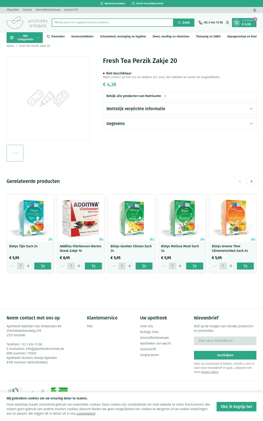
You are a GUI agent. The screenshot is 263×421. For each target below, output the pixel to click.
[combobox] (112, 23)
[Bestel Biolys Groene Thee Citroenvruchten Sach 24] (245, 266)
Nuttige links (149, 332)
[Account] (227, 23)
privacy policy (209, 372)
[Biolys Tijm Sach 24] (30, 218)
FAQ (89, 326)
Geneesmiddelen (82, 36)
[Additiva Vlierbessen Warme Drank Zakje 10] (80, 218)
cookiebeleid (85, 413)
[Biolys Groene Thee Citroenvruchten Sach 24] (232, 218)
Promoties (58, 36)
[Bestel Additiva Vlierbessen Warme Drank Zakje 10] (93, 266)
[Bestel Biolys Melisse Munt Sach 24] (194, 266)
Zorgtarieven (149, 355)
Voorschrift (71, 10)
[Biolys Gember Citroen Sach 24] (131, 218)
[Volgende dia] (251, 181)
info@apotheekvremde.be (45, 349)
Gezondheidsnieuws (48, 10)
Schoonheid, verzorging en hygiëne (123, 36)
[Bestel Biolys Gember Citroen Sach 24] (144, 266)
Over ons (146, 326)
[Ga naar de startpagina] (27, 22)
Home (10, 46)
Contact (27, 10)
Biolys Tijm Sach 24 (23, 246)
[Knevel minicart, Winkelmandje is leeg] (236, 22)
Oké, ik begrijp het (236, 406)
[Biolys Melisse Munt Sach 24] (182, 218)
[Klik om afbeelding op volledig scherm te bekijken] (48, 98)
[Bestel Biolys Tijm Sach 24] (42, 266)
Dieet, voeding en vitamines (171, 36)
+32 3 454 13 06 (31, 344)
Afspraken (13, 10)
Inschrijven (225, 355)
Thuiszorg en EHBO (208, 36)
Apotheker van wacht (155, 343)
